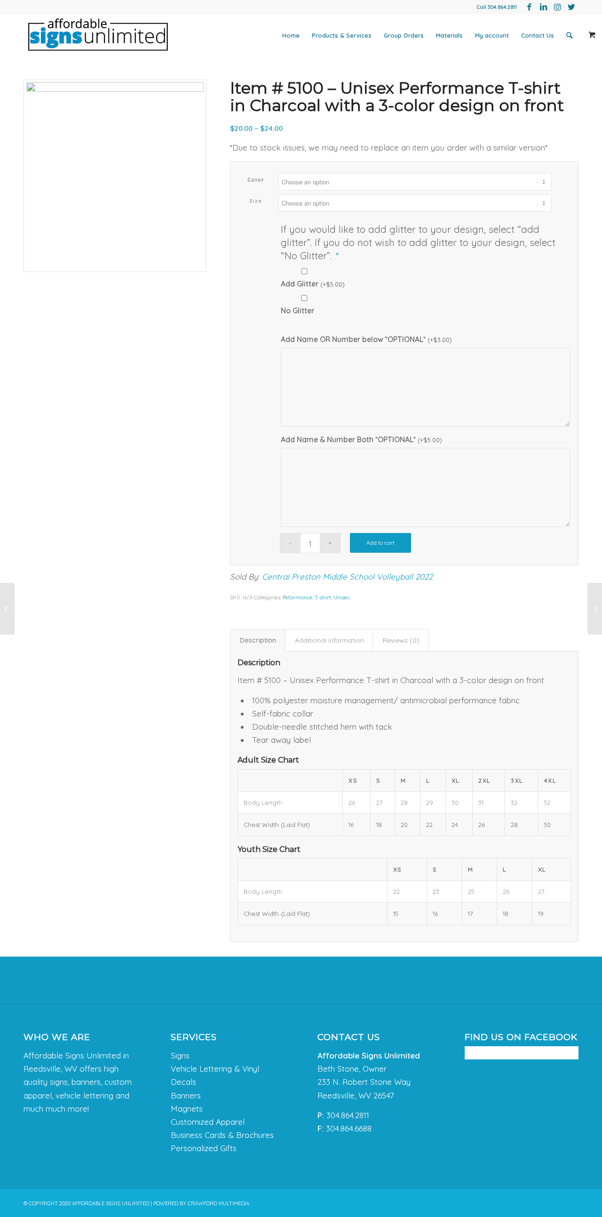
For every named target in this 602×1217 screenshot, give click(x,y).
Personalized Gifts (204, 1148)
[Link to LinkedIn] (543, 7)
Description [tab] (258, 640)
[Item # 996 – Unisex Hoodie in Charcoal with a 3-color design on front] (594, 609)
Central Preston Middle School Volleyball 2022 (347, 576)
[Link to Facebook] (529, 7)
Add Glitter (313, 283)
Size (255, 201)
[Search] (569, 35)
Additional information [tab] (329, 640)
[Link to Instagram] (557, 7)
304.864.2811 (502, 7)
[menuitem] (291, 35)
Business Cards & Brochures (222, 1135)
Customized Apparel (208, 1122)
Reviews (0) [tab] (401, 640)
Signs (180, 1055)
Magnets (187, 1109)
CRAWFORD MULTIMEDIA (218, 1203)
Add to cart (380, 542)
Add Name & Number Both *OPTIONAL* (361, 439)
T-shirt (323, 597)
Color (256, 179)
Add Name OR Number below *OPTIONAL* (366, 339)
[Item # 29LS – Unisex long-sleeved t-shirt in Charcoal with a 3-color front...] (7, 609)
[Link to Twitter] (571, 7)
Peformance (297, 597)
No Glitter (297, 310)
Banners (186, 1095)
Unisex (341, 597)
